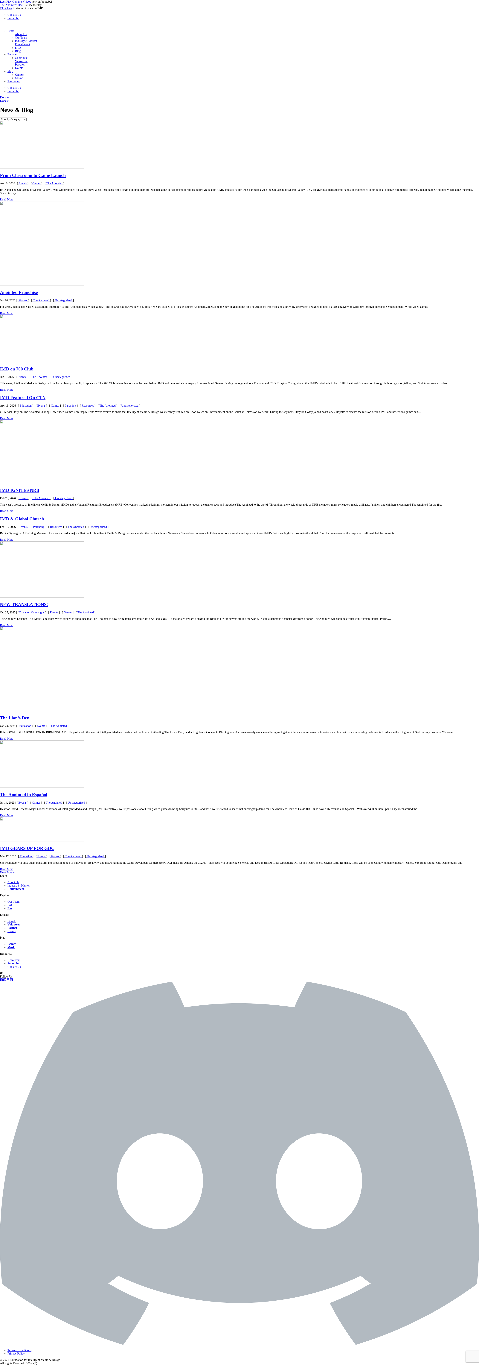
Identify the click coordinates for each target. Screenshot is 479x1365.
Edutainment (22, 44)
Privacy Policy (16, 1353)
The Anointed (54, 183)
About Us (21, 34)
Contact (14, 966)
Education (25, 405)
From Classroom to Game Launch (33, 175)
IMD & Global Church (22, 518)
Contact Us (14, 14)
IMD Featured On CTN (22, 397)
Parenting (70, 405)
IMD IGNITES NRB (19, 490)
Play (10, 71)
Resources (13, 81)
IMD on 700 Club (16, 369)
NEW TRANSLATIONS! (24, 604)
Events (19, 67)
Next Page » (7, 872)
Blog (18, 51)
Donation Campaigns (32, 612)
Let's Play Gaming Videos (15, 1)
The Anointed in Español (23, 794)
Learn (10, 30)
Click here (6, 8)
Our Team (21, 37)
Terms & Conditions (19, 1350)
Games (36, 183)
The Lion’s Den (14, 717)
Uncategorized (63, 300)
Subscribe (13, 18)
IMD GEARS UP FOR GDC (27, 848)
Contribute (21, 57)
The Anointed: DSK (12, 5)
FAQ (18, 47)
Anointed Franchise (19, 292)
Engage (11, 54)
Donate (4, 97)
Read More (6, 199)
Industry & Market (26, 40)
